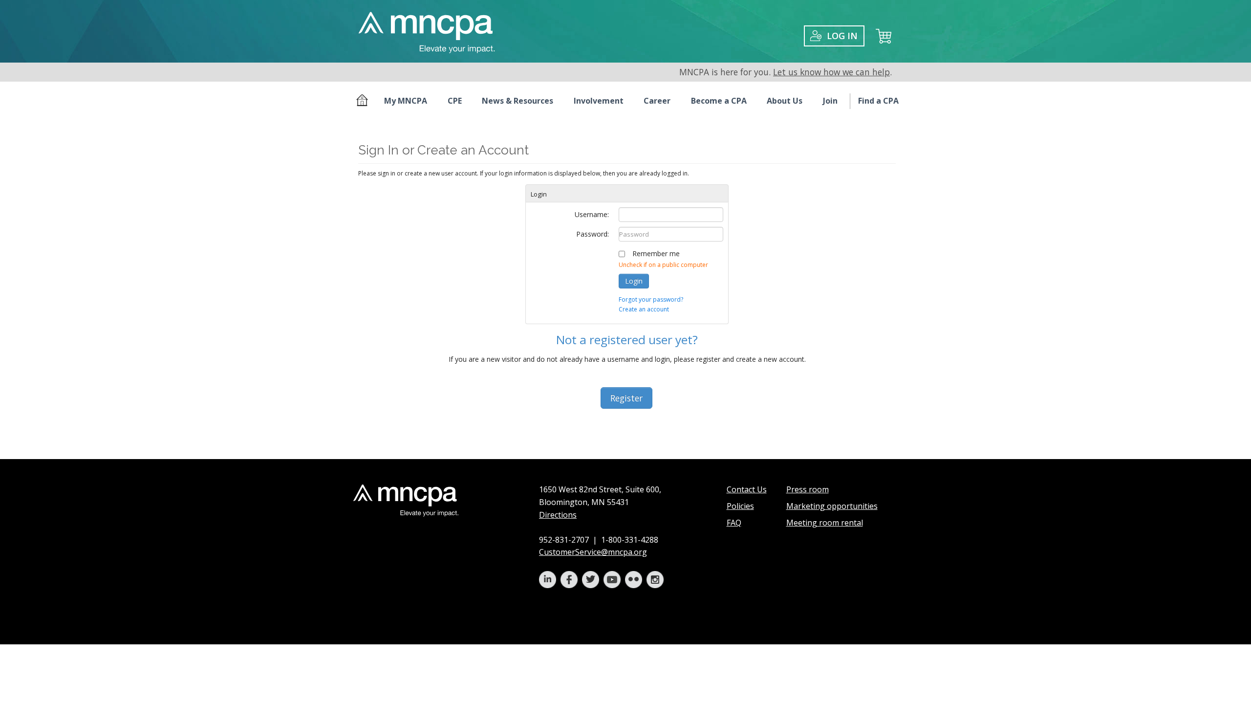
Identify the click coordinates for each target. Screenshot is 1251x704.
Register (626, 398)
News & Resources (517, 100)
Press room (807, 489)
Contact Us (747, 489)
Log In (842, 36)
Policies (740, 506)
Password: (592, 234)
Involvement (599, 100)
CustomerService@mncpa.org (593, 552)
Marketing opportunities (832, 506)
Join (830, 100)
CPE (455, 100)
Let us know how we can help (831, 72)
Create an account (644, 309)
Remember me (656, 253)
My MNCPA (405, 100)
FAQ (734, 522)
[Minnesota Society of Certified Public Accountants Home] (364, 101)
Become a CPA (719, 100)
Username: (592, 214)
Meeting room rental (824, 522)
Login (634, 281)
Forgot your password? (651, 299)
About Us (784, 100)
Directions (558, 514)
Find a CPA (878, 100)
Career (657, 100)
